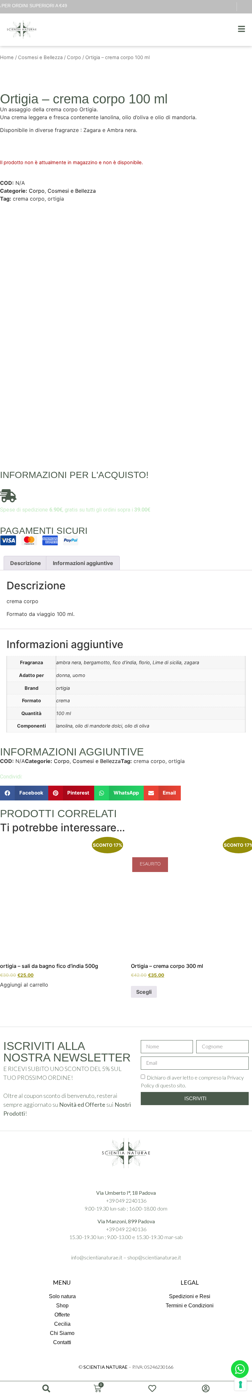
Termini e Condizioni (190, 1305)
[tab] (26, 563)
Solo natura (62, 1296)
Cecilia (62, 1324)
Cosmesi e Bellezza (40, 57)
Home (7, 57)
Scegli (144, 992)
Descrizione (25, 563)
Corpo (74, 57)
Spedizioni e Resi (189, 1296)
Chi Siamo (62, 1333)
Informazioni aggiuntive (83, 563)
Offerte (62, 1315)
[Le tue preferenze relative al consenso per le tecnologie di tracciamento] (240, 1384)
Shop (62, 1305)
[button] (24, 793)
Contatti (62, 1342)
